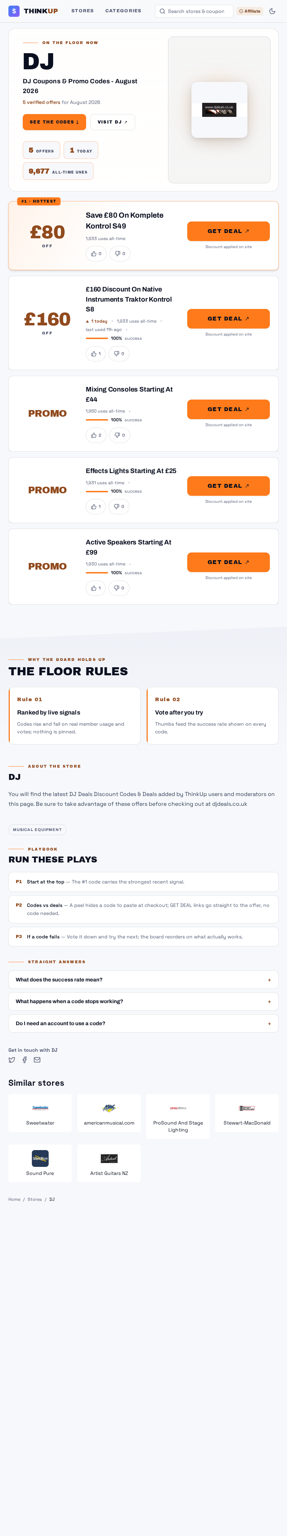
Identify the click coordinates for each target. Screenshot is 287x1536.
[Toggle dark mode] (272, 11)
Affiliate (252, 11)
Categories (123, 10)
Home (14, 1199)
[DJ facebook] (24, 1059)
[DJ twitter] (11, 1059)
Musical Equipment (37, 829)
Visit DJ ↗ (113, 122)
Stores (82, 10)
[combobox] (194, 11)
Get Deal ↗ (229, 231)
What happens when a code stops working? (143, 1001)
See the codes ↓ (54, 122)
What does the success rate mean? (143, 979)
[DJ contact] (37, 1059)
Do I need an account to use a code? (143, 1023)
